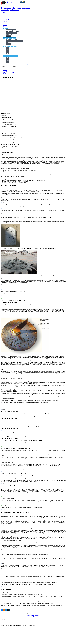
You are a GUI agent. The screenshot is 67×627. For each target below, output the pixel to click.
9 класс (7, 53)
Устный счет (9, 34)
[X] (8, 610)
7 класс (7, 50)
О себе (4, 22)
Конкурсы (8, 35)
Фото (4, 26)
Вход (4, 18)
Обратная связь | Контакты (9, 13)
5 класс (7, 48)
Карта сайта (5, 12)
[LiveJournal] (9, 610)
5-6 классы (8, 42)
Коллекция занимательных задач (14, 41)
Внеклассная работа (11, 30)
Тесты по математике (11, 33)
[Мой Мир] (6, 610)
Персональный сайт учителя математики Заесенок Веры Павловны (15, 9)
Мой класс (5, 23)
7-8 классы (8, 44)
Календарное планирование (10, 56)
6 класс (7, 49)
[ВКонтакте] (2, 610)
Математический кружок (9, 38)
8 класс (7, 52)
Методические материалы (10, 46)
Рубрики (5, 28)
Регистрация (6, 19)
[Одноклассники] (4, 610)
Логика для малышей (11, 39)
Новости (5, 25)
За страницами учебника (12, 31)
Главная (5, 21)
